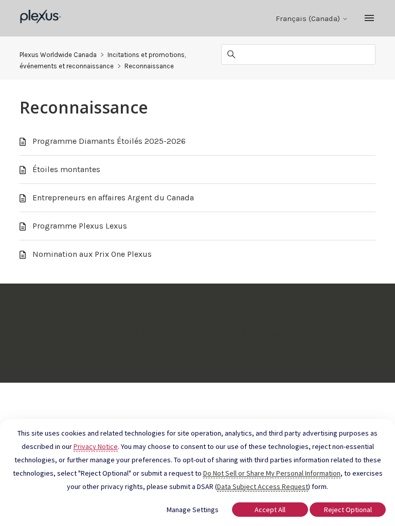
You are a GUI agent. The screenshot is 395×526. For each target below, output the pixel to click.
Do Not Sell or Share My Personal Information (271, 473)
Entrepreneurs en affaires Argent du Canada (113, 197)
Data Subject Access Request (262, 486)
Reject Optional (348, 509)
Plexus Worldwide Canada (58, 55)
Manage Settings (193, 509)
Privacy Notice (96, 446)
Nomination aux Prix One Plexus (92, 254)
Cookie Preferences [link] (197, 315)
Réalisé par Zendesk (352, 373)
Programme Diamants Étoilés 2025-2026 (109, 141)
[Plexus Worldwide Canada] (41, 18)
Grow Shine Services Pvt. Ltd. (175, 334)
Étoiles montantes (66, 169)
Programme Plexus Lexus (79, 226)
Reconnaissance (149, 66)
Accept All (270, 509)
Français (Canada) (309, 18)
